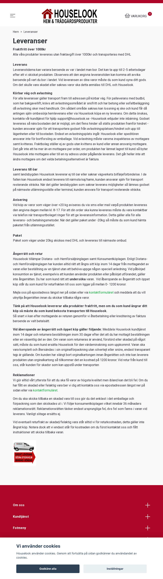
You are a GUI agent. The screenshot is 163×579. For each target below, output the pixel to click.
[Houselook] (69, 16)
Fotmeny (19, 528)
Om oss (18, 505)
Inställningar (115, 568)
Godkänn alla (47, 568)
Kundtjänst (21, 516)
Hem (16, 31)
